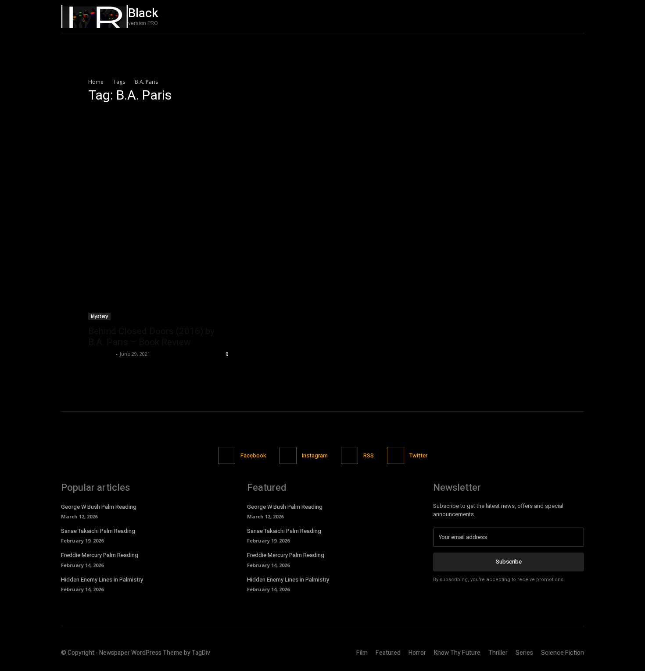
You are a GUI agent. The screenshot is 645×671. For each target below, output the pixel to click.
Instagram (315, 455)
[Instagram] (558, 16)
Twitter (418, 455)
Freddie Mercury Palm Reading (99, 555)
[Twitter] (577, 16)
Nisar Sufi (101, 353)
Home (96, 82)
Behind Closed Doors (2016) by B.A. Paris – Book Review (151, 336)
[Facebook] (539, 16)
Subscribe (509, 561)
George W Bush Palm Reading (98, 507)
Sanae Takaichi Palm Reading (98, 531)
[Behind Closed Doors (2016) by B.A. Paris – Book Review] (159, 216)
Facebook (253, 455)
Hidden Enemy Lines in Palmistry (102, 579)
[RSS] (349, 455)
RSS (368, 455)
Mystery (99, 316)
